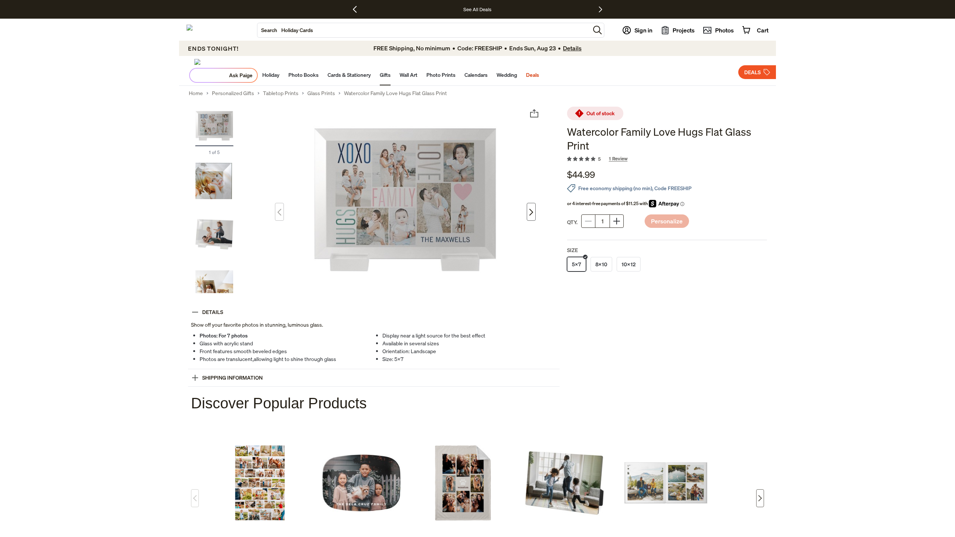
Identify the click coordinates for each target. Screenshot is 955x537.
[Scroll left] (195, 498)
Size (572, 250)
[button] (597, 30)
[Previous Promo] (357, 9)
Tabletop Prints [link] (280, 93)
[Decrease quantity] (588, 221)
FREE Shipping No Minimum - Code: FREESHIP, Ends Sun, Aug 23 (456, 9)
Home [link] (196, 93)
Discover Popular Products (279, 403)
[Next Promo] (600, 9)
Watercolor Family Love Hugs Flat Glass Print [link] (395, 93)
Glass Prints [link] (321, 93)
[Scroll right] (760, 498)
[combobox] (424, 30)
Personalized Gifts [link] (233, 93)
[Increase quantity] (616, 221)
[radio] (576, 264)
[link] (667, 159)
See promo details (548, 9)
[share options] (534, 113)
